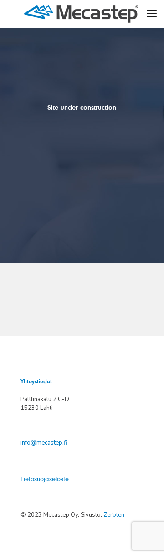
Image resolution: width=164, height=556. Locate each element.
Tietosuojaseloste (44, 479)
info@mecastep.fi (43, 443)
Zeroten (113, 515)
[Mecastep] (80, 13)
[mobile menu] (151, 13)
